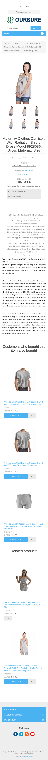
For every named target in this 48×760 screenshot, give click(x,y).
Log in (28, 7)
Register (20, 7)
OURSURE (29, 170)
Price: (20, 182)
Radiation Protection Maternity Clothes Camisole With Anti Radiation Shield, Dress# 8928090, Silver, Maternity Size (23, 668)
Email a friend (16, 196)
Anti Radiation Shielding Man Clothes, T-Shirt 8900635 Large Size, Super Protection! (23, 464)
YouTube (32, 734)
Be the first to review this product (24, 166)
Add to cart (16, 415)
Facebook (15, 734)
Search (35, 28)
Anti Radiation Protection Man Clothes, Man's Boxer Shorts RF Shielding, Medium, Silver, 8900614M (23, 526)
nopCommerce (28, 756)
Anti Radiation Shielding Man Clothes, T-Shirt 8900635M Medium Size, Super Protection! (23, 403)
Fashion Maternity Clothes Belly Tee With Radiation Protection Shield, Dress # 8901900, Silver (24, 604)
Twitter (21, 734)
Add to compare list (18, 191)
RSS (27, 734)
